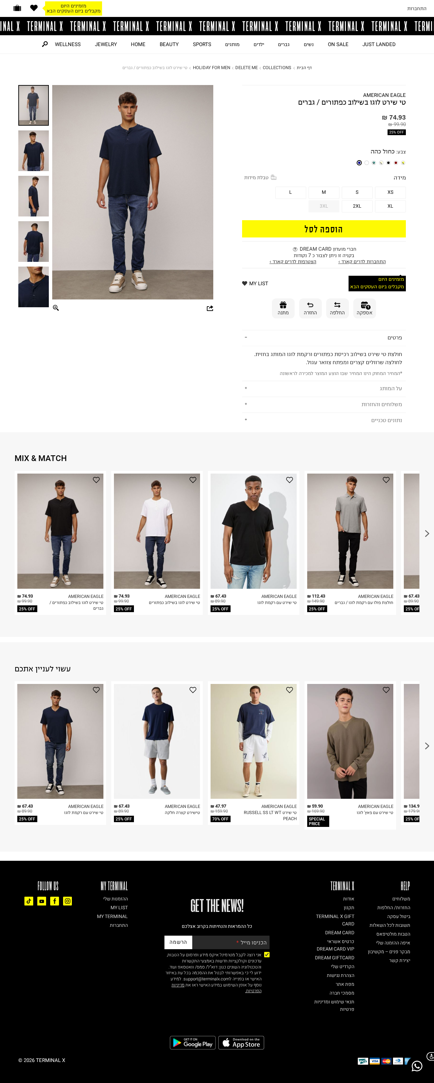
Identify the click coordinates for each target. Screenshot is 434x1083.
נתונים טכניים (386, 420)
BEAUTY (169, 44)
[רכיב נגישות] (429, 1056)
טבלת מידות (256, 177)
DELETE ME (246, 67)
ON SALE (338, 44)
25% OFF (396, 132)
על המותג (391, 388)
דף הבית (304, 67)
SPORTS (202, 44)
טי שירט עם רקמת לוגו (277, 602)
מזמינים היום (391, 279)
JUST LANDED (379, 44)
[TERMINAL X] (217, 26)
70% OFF (220, 819)
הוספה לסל (323, 228)
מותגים (232, 44)
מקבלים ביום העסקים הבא (377, 286)
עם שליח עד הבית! (74, 11)
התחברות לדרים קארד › (362, 261)
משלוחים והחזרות (381, 404)
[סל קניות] (17, 8)
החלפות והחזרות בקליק (73, 6)
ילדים (259, 44)
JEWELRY (106, 44)
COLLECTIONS (277, 67)
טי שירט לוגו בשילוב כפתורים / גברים (76, 605)
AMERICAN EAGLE (384, 95)
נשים (309, 44)
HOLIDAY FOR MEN (211, 67)
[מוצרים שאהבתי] (33, 8)
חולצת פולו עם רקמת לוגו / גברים (364, 602)
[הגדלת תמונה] (56, 308)
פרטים (395, 337)
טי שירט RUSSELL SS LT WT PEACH (270, 815)
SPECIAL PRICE (317, 821)
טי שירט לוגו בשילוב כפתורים (174, 602)
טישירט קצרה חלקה (182, 812)
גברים (284, 44)
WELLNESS (68, 44)
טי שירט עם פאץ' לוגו (375, 812)
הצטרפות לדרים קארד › (293, 261)
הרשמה (178, 942)
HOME (138, 44)
